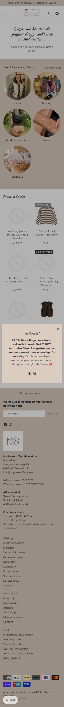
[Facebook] (30, 373)
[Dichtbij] (57, 329)
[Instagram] (34, 373)
